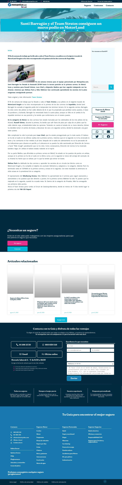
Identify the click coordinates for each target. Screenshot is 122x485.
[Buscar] (111, 87)
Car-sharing (66, 444)
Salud (64, 431)
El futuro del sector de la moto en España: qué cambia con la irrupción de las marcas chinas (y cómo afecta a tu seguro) (47, 304)
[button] (97, 132)
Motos (38, 434)
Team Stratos (37, 97)
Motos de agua (41, 463)
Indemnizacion (67, 460)
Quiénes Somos (15, 453)
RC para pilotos (67, 457)
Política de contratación (59, 482)
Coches (38, 431)
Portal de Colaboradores (105, 1)
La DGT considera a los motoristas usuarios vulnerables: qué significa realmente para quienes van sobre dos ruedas (73, 300)
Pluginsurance (15, 459)
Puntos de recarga (68, 447)
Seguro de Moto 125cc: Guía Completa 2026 (19, 298)
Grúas (38, 447)
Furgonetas (40, 437)
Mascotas (65, 440)
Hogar (64, 437)
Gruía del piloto (16, 466)
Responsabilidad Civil (95, 437)
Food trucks (40, 460)
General (61, 20)
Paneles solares (67, 450)
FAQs (12, 456)
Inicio (10, 50)
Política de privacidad (26, 482)
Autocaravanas (41, 457)
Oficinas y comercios (95, 434)
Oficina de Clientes (86, 1)
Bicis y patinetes (41, 453)
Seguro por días (41, 444)
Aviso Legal (13, 482)
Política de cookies (42, 482)
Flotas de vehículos (42, 440)
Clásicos (39, 450)
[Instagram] (105, 481)
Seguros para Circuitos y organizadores (96, 441)
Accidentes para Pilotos (70, 453)
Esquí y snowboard (68, 434)
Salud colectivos (93, 431)
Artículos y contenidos (18, 462)
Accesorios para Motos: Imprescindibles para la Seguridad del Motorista (99, 295)
